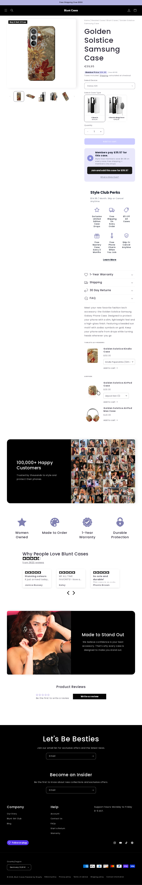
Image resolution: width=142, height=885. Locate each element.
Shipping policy (97, 877)
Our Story (12, 813)
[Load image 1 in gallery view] (19, 96)
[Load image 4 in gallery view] (54, 96)
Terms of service (80, 877)
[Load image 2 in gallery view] (30, 96)
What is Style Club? (109, 177)
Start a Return (58, 828)
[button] (6, 10)
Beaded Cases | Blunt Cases (105, 20)
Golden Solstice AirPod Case (117, 384)
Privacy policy (65, 877)
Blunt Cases (19, 877)
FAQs (53, 823)
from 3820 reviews (33, 562)
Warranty (55, 833)
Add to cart (110, 368)
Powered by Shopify (33, 877)
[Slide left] (10, 96)
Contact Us (56, 818)
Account (55, 813)
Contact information (115, 877)
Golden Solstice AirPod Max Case (117, 410)
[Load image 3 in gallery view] (42, 96)
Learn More (109, 259)
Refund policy (50, 877)
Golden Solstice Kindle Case (117, 350)
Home (87, 20)
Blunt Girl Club (14, 818)
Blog (9, 823)
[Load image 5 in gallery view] (65, 96)
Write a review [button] (90, 696)
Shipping (104, 75)
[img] (72, 559)
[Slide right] (74, 96)
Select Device (90, 80)
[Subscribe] (93, 756)
